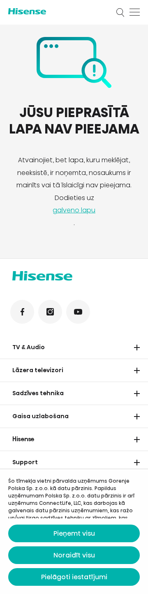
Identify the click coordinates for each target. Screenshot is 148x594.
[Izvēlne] (135, 12)
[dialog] (74, 531)
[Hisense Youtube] (78, 312)
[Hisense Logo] (56, 11)
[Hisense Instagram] (50, 312)
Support (25, 462)
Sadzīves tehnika (38, 393)
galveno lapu (74, 210)
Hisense (23, 439)
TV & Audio (28, 347)
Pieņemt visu (74, 533)
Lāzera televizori (37, 370)
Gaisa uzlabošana (40, 416)
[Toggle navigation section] (137, 347)
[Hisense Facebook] (22, 312)
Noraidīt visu (74, 555)
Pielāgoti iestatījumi (74, 577)
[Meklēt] (120, 12)
